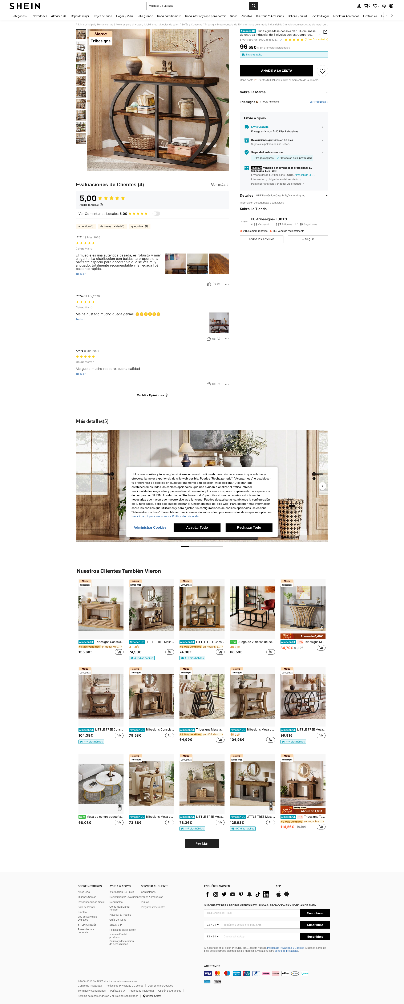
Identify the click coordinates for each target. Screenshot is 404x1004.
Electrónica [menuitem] (370, 16)
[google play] (287, 896)
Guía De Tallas (117, 919)
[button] (384, 5)
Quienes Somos (87, 897)
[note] (142, 658)
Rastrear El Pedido (120, 914)
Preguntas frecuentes (153, 907)
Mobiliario (150, 24)
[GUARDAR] (322, 70)
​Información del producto (118, 936)
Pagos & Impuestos (152, 897)
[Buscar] (253, 6)
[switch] (156, 214)
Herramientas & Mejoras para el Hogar (119, 24)
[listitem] (101, 619)
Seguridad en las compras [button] (267, 152)
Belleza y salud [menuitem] (297, 16)
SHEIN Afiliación (87, 924)
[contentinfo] (267, 973)
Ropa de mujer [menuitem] (80, 16)
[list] (237, 894)
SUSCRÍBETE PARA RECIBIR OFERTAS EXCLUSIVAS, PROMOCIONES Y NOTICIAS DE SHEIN (260, 905)
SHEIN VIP (115, 924)
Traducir (80, 273)
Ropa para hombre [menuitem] (169, 16)
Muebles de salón (168, 24)
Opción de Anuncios (169, 990)
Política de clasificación (122, 929)
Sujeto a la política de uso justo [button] (269, 144)
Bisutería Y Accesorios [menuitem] (270, 16)
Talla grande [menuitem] (145, 16)
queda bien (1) (139, 226)
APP (278, 886)
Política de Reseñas (89, 204)
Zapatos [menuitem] (246, 16)
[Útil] (209, 284)
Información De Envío (121, 892)
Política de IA (117, 990)
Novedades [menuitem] (40, 16)
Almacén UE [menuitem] (59, 16)
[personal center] (358, 5)
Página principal (85, 24)
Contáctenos (148, 892)
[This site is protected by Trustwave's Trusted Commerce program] (207, 981)
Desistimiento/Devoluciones (125, 897)
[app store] (279, 896)
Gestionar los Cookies (160, 985)
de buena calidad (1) (112, 226)
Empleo (82, 912)
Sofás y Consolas (192, 24)
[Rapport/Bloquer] (226, 284)
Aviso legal (84, 892)
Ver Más (202, 843)
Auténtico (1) (85, 226)
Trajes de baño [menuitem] (102, 16)
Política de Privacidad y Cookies (285, 947)
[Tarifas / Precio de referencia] (257, 47)
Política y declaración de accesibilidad (121, 943)
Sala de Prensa (87, 907)
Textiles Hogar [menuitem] (320, 16)
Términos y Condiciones (92, 990)
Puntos (145, 902)
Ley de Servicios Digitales (87, 918)
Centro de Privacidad (90, 985)
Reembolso (116, 902)
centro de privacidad (286, 950)
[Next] (322, 486)
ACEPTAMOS (212, 966)
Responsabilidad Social (91, 902)
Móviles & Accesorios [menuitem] (346, 16)
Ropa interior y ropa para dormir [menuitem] (205, 16)
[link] (367, 5)
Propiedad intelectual (141, 990)
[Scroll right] (391, 16)
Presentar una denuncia (86, 931)
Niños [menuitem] (233, 16)
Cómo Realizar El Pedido (119, 908)
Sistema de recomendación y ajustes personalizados (108, 996)
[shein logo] (24, 6)
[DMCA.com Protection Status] (217, 981)
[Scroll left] (386, 16)
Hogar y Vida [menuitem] (124, 16)
